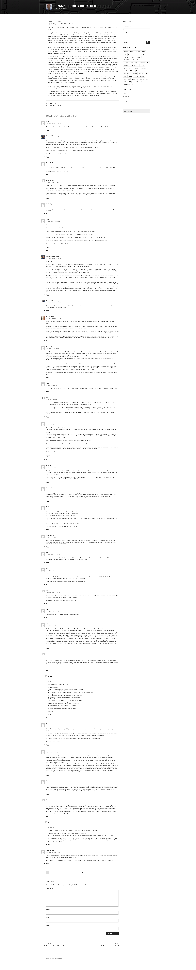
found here (80, 412)
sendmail (142, 76)
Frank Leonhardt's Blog (77, 6)
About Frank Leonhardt (129, 30)
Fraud (132, 57)
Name (48, 909)
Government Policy (144, 62)
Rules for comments (128, 32)
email (142, 54)
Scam (130, 76)
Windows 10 (127, 84)
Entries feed (126, 96)
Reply (47, 130)
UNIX (129, 81)
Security (136, 76)
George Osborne (137, 59)
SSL (147, 79)
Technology (52, 103)
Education (136, 54)
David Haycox (50, 466)
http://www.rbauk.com (51, 355)
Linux (130, 68)
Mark (47, 609)
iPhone (142, 65)
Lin (47, 751)
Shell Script (127, 79)
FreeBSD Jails (127, 59)
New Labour (127, 73)
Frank (59, 21)
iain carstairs (50, 316)
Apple (143, 51)
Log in (124, 93)
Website (48, 925)
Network (132, 70)
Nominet (134, 73)
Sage (59, 105)
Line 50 (50, 105)
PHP (147, 73)
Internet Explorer (134, 65)
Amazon (126, 51)
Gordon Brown (133, 62)
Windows (143, 81)
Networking (139, 70)
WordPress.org (127, 101)
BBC (125, 54)
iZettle (125, 68)
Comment (49, 888)
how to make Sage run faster (70, 27)
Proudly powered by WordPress (54, 958)
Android (132, 51)
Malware (136, 68)
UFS (125, 81)
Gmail (145, 59)
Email (48, 917)
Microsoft (143, 68)
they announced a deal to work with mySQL (99, 38)
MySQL (55, 105)
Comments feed (127, 99)
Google (126, 62)
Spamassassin (140, 79)
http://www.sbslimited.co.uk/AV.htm (57, 692)
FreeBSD (138, 57)
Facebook (126, 57)
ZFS (133, 84)
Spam (133, 79)
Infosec (126, 65)
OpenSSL (141, 73)
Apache (138, 51)
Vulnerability (136, 81)
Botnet (130, 54)
